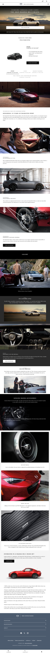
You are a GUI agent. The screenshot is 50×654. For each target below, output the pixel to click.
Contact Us (28, 640)
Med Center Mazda (28, 643)
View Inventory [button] (25, 27)
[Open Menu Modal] (3, 4)
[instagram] (27, 633)
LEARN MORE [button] (9, 561)
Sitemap (33, 640)
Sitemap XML (39, 640)
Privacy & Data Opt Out (19, 640)
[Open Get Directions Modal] (48, 4)
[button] (48, 279)
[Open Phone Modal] (42, 1)
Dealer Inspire (34, 645)
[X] (24, 633)
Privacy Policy (10, 640)
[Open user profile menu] (41, 652)
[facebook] (21, 633)
